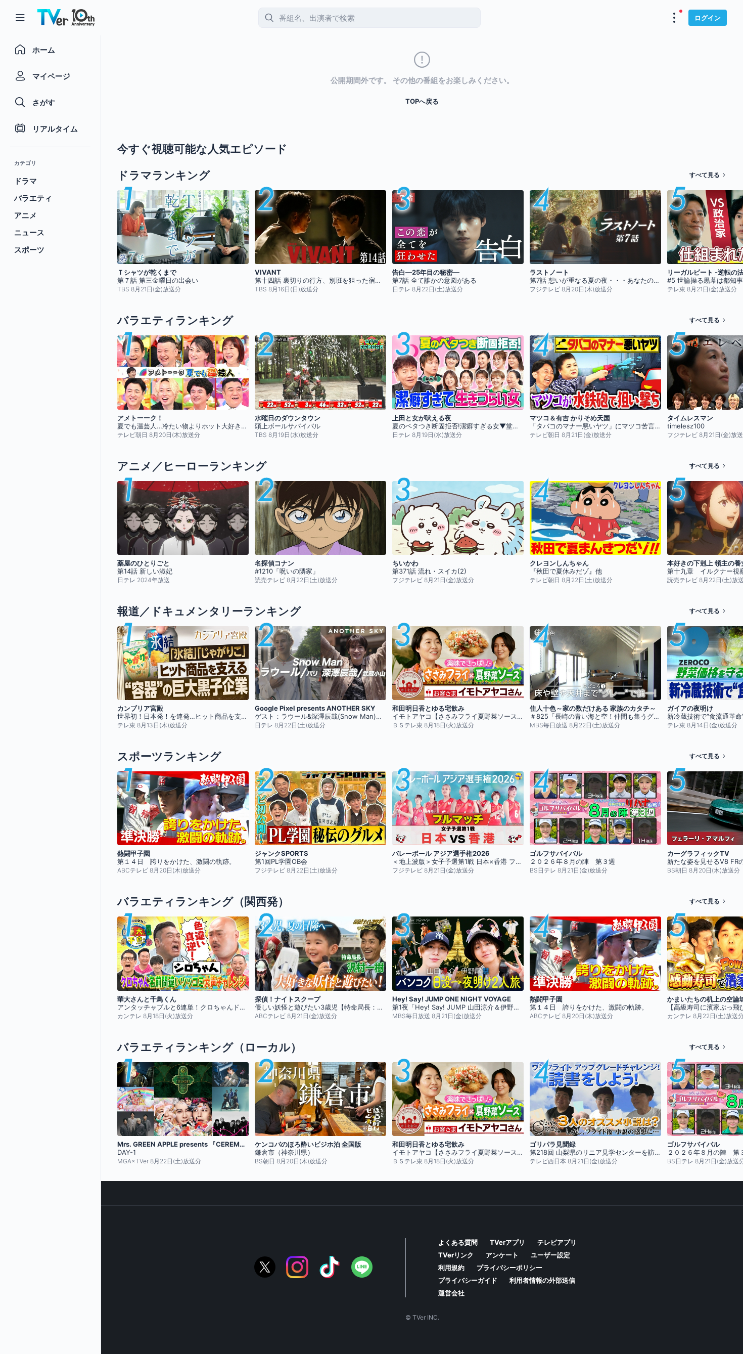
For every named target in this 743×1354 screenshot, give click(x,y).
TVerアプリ (507, 1242)
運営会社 (451, 1293)
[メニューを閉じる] (20, 18)
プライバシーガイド (467, 1280)
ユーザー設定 (550, 1255)
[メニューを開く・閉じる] (674, 18)
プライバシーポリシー (509, 1267)
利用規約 (451, 1267)
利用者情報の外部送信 (542, 1280)
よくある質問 (458, 1242)
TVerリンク (456, 1255)
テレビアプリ (557, 1242)
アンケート (502, 1255)
